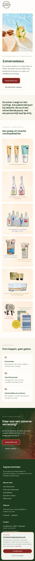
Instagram (14, 515)
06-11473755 (15, 433)
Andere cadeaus (10, 448)
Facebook (6, 515)
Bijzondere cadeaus (9, 495)
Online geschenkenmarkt (10, 489)
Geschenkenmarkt (8, 486)
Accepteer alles (17, 551)
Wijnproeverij (7, 498)
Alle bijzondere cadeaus (13, 87)
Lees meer (18, 546)
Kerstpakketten (7, 492)
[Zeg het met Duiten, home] (6, 4)
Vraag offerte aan (11, 80)
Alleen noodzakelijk (17, 555)
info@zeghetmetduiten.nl (10, 435)
